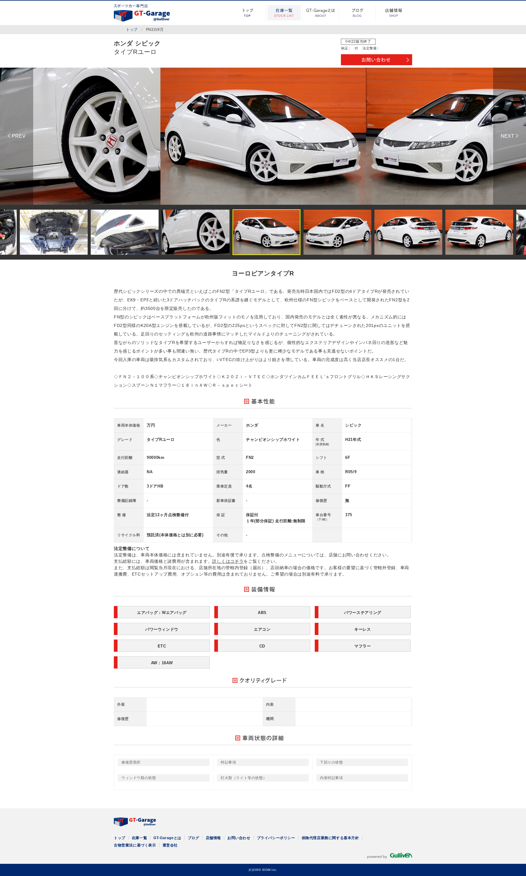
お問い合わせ (239, 838)
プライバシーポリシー (276, 838)
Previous (16, 136)
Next (509, 136)
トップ (248, 12)
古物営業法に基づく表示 (135, 845)
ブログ (357, 12)
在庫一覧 (284, 12)
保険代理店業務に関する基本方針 (330, 838)
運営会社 (170, 845)
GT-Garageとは (321, 12)
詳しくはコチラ (228, 561)
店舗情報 (394, 12)
